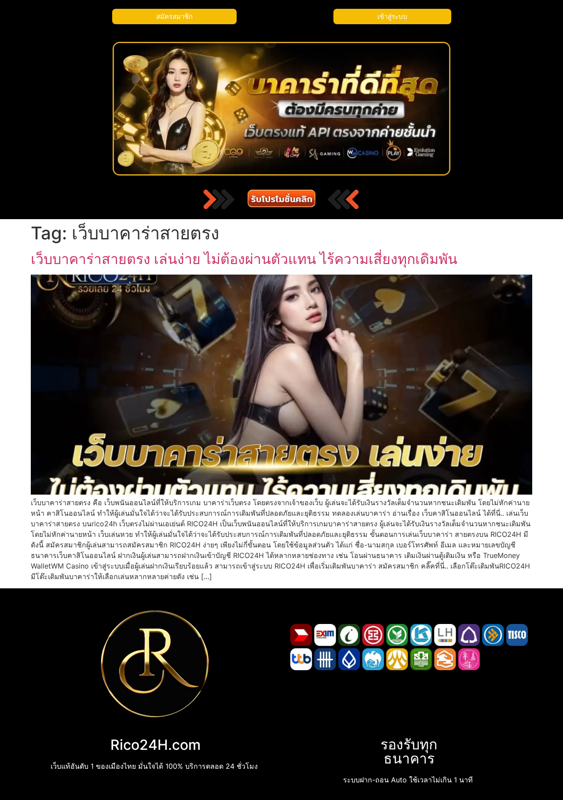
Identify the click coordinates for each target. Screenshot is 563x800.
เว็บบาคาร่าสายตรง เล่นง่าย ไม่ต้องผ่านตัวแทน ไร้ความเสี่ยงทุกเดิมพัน (244, 259)
